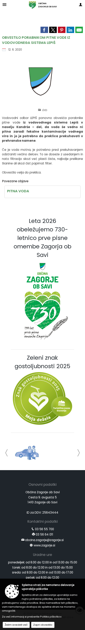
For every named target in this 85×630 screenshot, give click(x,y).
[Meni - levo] (4, 4)
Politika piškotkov (50, 617)
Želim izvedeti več (16, 625)
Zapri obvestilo (42, 625)
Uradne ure (42, 554)
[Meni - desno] (80, 4)
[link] (44, 30)
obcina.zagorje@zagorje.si (44, 540)
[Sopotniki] (27, 452)
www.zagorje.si (44, 545)
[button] (6, 452)
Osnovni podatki (42, 484)
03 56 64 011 (44, 534)
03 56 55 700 (44, 529)
